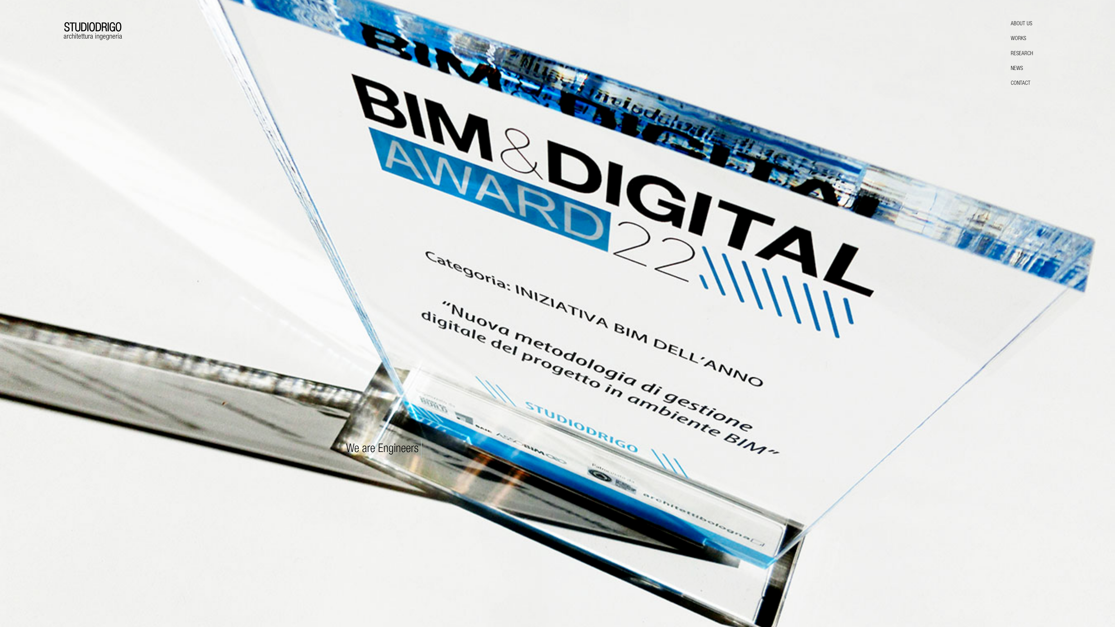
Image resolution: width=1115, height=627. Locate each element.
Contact (1021, 83)
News (1017, 68)
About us (1021, 24)
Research (1022, 54)
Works (1018, 39)
